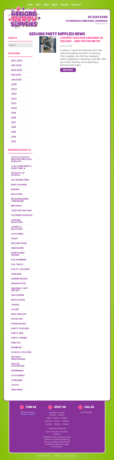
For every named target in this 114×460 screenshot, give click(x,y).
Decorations (19, 243)
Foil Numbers (18, 259)
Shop (38, 4)
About (54, 4)
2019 (13, 112)
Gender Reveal (19, 278)
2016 (13, 127)
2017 (13, 122)
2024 (14, 89)
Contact (76, 4)
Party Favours (20, 328)
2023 (14, 93)
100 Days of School (17, 174)
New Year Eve (18, 314)
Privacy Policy (43, 456)
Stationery (18, 375)
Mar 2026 (16, 70)
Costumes (17, 233)
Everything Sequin (17, 253)
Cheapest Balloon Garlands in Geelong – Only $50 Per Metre (81, 39)
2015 (13, 131)
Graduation (18, 283)
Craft (14, 238)
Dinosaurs (17, 248)
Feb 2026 (16, 74)
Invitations (18, 299)
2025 (14, 84)
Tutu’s (15, 384)
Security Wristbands (18, 357)
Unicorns (17, 389)
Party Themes (19, 337)
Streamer (16, 380)
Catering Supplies (21, 215)
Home (30, 4)
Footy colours (20, 269)
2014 (13, 136)
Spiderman (17, 370)
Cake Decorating (21, 210)
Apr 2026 (16, 65)
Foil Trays (17, 264)
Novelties (17, 318)
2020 (14, 108)
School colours (21, 352)
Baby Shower (19, 184)
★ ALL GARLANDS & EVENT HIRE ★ (21, 167)
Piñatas (15, 342)
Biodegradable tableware (20, 199)
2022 (14, 98)
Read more (68, 70)
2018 (13, 117)
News (46, 4)
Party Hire (17, 333)
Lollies (15, 309)
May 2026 (16, 60)
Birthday (16, 205)
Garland (16, 273)
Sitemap (57, 456)
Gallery (65, 4)
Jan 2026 (16, 79)
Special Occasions (17, 364)
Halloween (17, 295)
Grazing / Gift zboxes (19, 289)
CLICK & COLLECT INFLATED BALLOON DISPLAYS (21, 159)
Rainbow (16, 347)
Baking (15, 189)
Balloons (17, 194)
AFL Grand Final (20, 179)
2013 (13, 141)
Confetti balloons (17, 227)
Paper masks (18, 323)
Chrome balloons (17, 221)
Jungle (15, 304)
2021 (13, 103)
